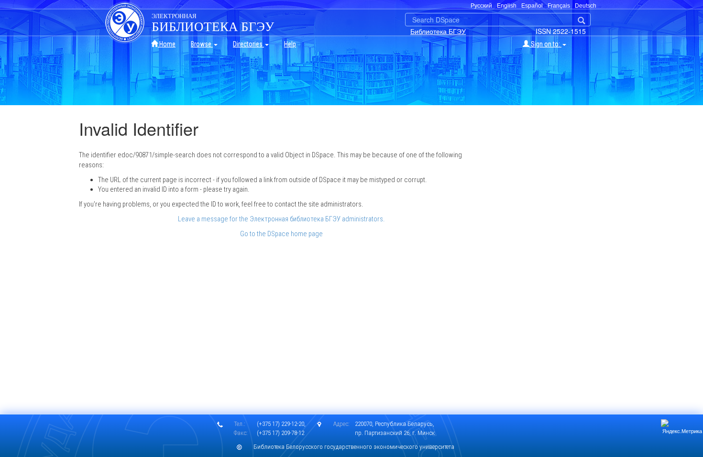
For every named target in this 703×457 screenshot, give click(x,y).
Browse (202, 44)
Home (167, 44)
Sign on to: (545, 44)
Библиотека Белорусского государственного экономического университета (353, 446)
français (559, 5)
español (532, 5)
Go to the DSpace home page (281, 233)
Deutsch (585, 5)
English (506, 5)
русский (481, 5)
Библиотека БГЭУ (438, 31)
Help (290, 44)
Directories (248, 44)
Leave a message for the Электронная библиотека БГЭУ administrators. (281, 219)
